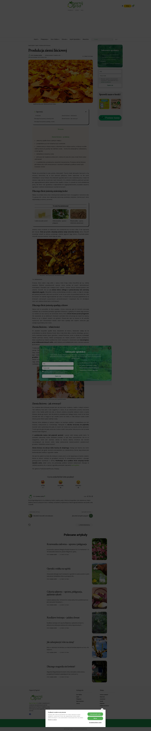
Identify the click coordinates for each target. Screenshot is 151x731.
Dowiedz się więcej (52, 719)
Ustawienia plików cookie (95, 722)
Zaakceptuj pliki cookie (95, 714)
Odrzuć (95, 718)
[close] (102, 709)
